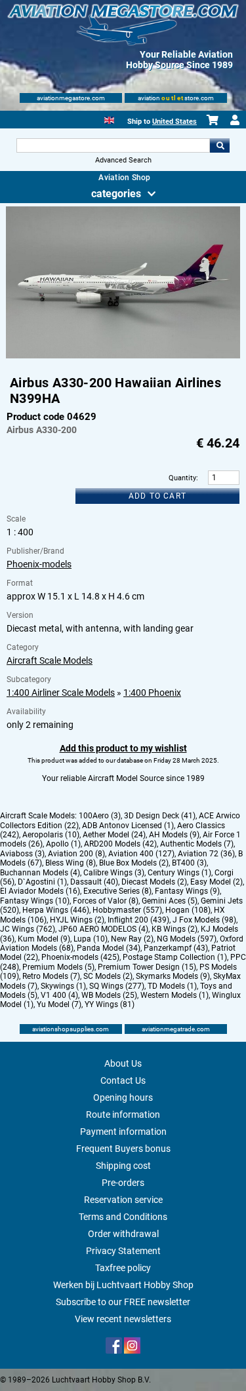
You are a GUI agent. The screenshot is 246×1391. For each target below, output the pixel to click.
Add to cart (157, 496)
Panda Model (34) (108, 948)
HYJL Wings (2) (77, 919)
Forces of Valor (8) (105, 900)
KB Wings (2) (174, 929)
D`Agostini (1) (42, 881)
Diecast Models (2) (154, 881)
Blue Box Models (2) (134, 862)
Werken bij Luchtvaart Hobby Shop (123, 1285)
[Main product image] (122, 355)
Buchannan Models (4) (40, 872)
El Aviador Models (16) (40, 891)
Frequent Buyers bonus (123, 1148)
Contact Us (123, 1080)
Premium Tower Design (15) (147, 967)
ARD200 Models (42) (120, 843)
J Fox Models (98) (204, 919)
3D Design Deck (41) (159, 815)
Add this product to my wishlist (123, 748)
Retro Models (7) (51, 976)
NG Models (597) (186, 938)
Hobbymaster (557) (127, 910)
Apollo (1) (63, 843)
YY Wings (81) (109, 1004)
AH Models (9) (174, 834)
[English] (109, 119)
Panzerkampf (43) (176, 948)
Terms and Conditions (123, 1216)
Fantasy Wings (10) (35, 900)
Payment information (123, 1131)
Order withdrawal (123, 1234)
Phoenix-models (39, 564)
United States (174, 121)
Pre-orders (123, 1182)
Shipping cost (123, 1165)
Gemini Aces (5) (169, 900)
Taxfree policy (123, 1268)
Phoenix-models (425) (80, 957)
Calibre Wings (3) (113, 872)
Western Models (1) (174, 995)
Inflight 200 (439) (138, 919)
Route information (123, 1114)
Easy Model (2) (216, 881)
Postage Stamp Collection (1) (175, 957)
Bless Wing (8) (70, 862)
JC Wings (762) (27, 929)
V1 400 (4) (59, 995)
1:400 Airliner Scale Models (61, 692)
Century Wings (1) (179, 872)
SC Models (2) (108, 976)
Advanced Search (123, 160)
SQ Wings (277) (116, 986)
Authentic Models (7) (197, 843)
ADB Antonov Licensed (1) (128, 825)
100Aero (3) (100, 815)
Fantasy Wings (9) (187, 891)
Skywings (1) (63, 986)
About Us (123, 1063)
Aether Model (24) (114, 834)
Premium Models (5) (58, 967)
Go (220, 145)
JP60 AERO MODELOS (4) (103, 929)
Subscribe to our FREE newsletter (123, 1302)
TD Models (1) (172, 986)
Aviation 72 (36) (206, 853)
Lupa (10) (90, 938)
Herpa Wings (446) (55, 910)
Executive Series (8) (117, 891)
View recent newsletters (123, 1319)
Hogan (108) (188, 910)
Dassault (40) (94, 881)
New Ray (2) (132, 938)
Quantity (182, 478)
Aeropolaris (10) (50, 834)
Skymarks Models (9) (173, 976)
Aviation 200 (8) (76, 853)
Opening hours (123, 1097)
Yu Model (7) (59, 1004)
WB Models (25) (109, 995)
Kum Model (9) (44, 938)
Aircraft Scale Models (49, 660)
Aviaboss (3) (22, 853)
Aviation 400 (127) (141, 853)
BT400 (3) (189, 862)
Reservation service (123, 1199)
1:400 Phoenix (152, 692)
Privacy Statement (123, 1251)
